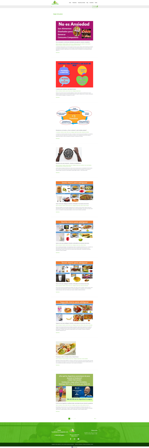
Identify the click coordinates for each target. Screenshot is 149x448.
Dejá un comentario (59, 165)
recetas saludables (85, 358)
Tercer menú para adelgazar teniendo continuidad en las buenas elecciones (72, 283)
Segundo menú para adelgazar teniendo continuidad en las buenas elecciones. (73, 323)
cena (85, 165)
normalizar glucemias (59, 166)
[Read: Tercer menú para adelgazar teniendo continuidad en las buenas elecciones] (74, 271)
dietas (80, 132)
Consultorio (91, 2)
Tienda (96, 2)
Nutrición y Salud (63, 132)
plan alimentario (85, 285)
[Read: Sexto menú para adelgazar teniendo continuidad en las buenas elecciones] (74, 191)
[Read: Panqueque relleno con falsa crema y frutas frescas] (66, 348)
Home (70, 2)
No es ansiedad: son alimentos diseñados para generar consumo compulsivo (73, 42)
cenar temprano (88, 165)
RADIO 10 (87, 405)
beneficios (82, 165)
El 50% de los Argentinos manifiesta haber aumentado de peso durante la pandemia (74, 403)
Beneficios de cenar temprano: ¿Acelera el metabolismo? (68, 163)
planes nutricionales (89, 325)
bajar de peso (77, 132)
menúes (84, 205)
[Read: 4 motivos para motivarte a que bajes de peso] (74, 74)
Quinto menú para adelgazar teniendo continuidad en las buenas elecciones (72, 243)
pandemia (84, 405)
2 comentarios (58, 132)
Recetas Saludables (66, 358)
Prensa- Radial (65, 405)
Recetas (87, 205)
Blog (87, 2)
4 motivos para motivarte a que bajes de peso (66, 89)
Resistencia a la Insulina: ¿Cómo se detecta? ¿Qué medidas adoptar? (71, 130)
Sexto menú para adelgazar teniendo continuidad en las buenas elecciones (72, 203)
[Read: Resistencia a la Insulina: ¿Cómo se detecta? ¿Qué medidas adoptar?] (74, 117)
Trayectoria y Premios (81, 2)
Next (95, 418)
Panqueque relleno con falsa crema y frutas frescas (67, 356)
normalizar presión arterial (67, 166)
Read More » (58, 52)
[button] (51, 6)
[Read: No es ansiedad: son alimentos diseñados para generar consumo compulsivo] (74, 30)
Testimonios (74, 2)
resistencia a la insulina (85, 132)
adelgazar (72, 132)
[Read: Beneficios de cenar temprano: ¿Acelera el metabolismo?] (69, 154)
